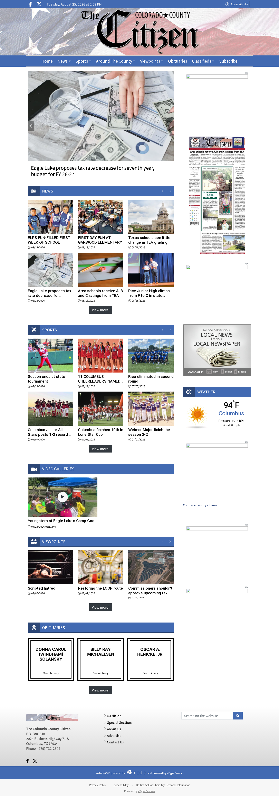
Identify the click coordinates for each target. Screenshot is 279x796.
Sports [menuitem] (82, 61)
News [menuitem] (63, 61)
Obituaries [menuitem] (177, 61)
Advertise (114, 735)
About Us (114, 728)
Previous (31, 126)
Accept (265, 788)
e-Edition (114, 715)
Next (170, 126)
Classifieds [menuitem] (201, 61)
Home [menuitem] (47, 61)
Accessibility (239, 4)
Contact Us (115, 742)
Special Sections (119, 722)
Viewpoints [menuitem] (150, 61)
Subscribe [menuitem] (228, 61)
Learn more (244, 789)
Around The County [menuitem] (114, 61)
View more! (100, 309)
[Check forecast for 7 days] (197, 416)
